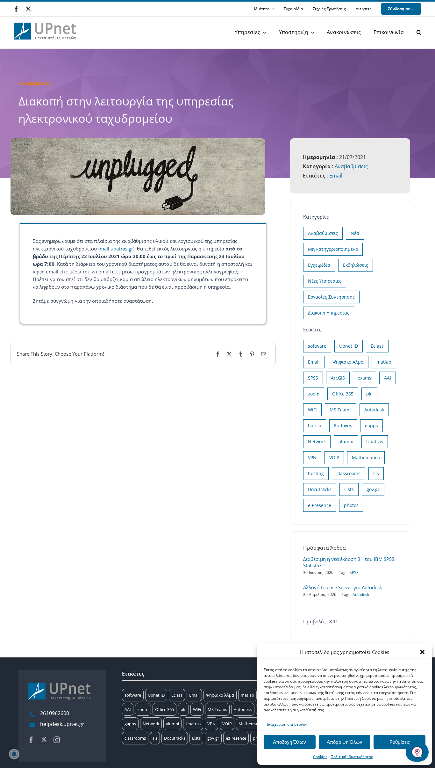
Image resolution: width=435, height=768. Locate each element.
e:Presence (319, 505)
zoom (313, 394)
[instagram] (56, 740)
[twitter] (28, 9)
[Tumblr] (240, 354)
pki (369, 394)
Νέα (355, 233)
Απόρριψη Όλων (344, 742)
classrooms (348, 473)
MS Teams (341, 410)
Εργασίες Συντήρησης (331, 297)
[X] (229, 354)
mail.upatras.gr (116, 248)
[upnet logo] (45, 19)
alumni (346, 441)
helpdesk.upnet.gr (62, 724)
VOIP (334, 457)
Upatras (374, 441)
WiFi (312, 410)
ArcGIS (338, 378)
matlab (383, 362)
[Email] (263, 354)
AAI (387, 378)
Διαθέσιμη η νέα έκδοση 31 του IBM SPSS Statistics (348, 562)
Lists (349, 489)
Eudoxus (343, 426)
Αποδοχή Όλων (289, 742)
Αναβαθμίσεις (351, 166)
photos (351, 505)
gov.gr (373, 489)
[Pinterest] (252, 354)
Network (317, 441)
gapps (371, 426)
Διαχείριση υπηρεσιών (287, 724)
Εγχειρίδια (319, 265)
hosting (316, 473)
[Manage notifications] (14, 754)
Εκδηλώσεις (355, 265)
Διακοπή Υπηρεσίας (328, 313)
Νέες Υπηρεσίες (324, 281)
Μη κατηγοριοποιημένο (333, 249)
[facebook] (16, 9)
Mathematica (366, 457)
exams (364, 378)
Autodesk (374, 410)
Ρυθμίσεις (399, 742)
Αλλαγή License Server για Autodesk (342, 587)
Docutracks (320, 489)
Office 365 (342, 394)
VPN (312, 457)
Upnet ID (348, 346)
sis (376, 473)
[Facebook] (218, 354)
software (317, 346)
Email (335, 175)
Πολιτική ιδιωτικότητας (352, 756)
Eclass (377, 346)
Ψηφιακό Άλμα (348, 362)
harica (314, 426)
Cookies (320, 756)
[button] (422, 652)
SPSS (313, 378)
